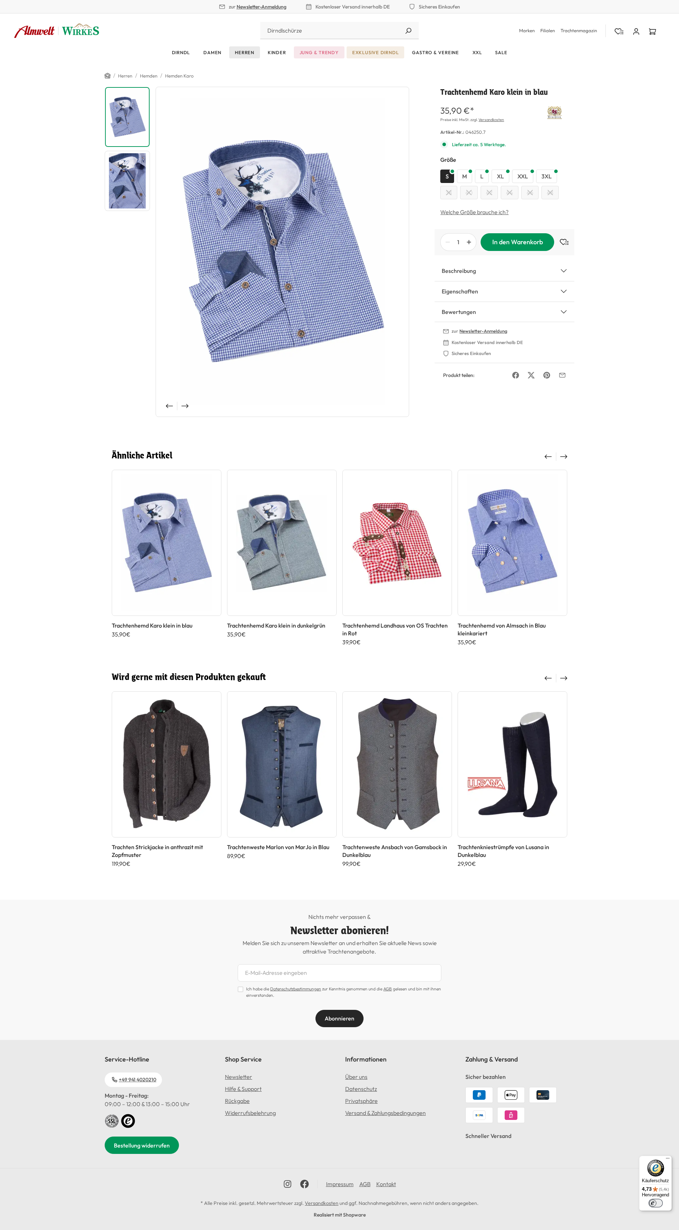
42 (489, 192)
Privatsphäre (361, 1100)
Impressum (340, 1184)
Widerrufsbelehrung (250, 1112)
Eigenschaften (460, 291)
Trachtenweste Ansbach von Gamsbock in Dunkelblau (394, 850)
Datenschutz (361, 1088)
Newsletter (238, 1076)
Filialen (547, 30)
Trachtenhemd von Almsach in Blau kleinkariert (502, 629)
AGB (387, 988)
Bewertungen (459, 311)
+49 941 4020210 (137, 1079)
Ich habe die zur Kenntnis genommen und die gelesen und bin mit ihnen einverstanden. (343, 992)
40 (468, 192)
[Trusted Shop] (128, 1120)
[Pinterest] (546, 375)
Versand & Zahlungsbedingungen (385, 1112)
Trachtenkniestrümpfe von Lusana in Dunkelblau (503, 850)
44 (509, 192)
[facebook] (304, 1184)
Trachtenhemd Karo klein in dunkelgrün (276, 625)
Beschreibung (459, 270)
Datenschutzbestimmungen (295, 988)
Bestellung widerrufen (142, 1145)
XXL (522, 176)
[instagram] (287, 1184)
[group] (166, 558)
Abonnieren (339, 1018)
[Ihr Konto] (636, 30)
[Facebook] (515, 375)
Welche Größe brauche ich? (474, 212)
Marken (527, 30)
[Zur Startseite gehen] (56, 30)
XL (500, 176)
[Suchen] (408, 30)
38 (449, 192)
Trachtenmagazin (579, 30)
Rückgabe (237, 1100)
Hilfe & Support (243, 1088)
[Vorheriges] (168, 406)
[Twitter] (531, 375)
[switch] (656, 1203)
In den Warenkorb (517, 242)
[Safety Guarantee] (112, 1120)
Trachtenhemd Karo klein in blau (152, 625)
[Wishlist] (619, 30)
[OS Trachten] (554, 111)
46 (530, 192)
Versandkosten (491, 119)
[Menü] (667, 1160)
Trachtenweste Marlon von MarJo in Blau (278, 847)
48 (550, 192)
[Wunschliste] (561, 242)
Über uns (356, 1076)
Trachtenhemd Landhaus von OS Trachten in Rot (395, 629)
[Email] (562, 375)
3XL (546, 176)
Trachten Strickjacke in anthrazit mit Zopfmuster (157, 850)
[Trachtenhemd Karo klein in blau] (282, 251)
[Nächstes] (185, 406)
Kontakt (386, 1184)
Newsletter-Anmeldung (261, 7)
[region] (257, 252)
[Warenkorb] (652, 30)
